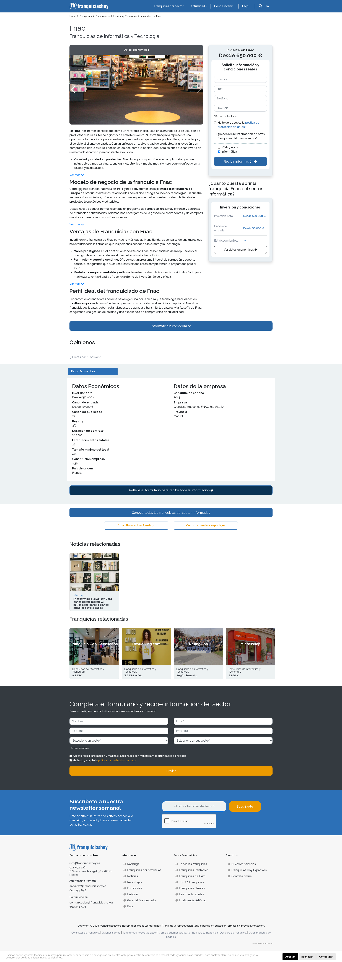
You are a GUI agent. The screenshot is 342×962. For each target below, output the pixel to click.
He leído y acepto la (238, 125)
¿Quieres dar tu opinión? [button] (85, 357)
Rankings (133, 864)
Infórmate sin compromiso (171, 326)
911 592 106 (77, 867)
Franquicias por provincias (144, 870)
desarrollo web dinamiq (262, 943)
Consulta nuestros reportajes (205, 525)
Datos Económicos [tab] (83, 371)
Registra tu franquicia (205, 932)
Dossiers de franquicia (233, 932)
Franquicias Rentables (193, 870)
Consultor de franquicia (85, 932)
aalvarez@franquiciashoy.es (87, 886)
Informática (229, 151)
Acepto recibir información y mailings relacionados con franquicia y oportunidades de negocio (129, 755)
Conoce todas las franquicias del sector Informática (171, 512)
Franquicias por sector (168, 6)
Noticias (132, 876)
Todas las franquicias (193, 864)
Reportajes (134, 882)
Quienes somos (111, 932)
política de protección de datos (117, 760)
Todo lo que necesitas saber (139, 932)
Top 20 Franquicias (191, 882)
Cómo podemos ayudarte (174, 932)
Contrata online (241, 876)
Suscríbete (245, 806)
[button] (198, 89)
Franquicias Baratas (192, 888)
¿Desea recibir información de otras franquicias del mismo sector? (241, 136)
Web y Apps (230, 147)
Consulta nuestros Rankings (136, 525)
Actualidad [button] (198, 6)
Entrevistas (134, 888)
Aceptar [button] (290, 956)
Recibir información (239, 161)
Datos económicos (136, 49)
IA (267, 6)
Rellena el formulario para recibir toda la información (170, 490)
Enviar (171, 771)
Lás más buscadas (191, 894)
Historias (133, 894)
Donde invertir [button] (223, 6)
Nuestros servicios (243, 864)
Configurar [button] (326, 956)
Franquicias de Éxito (192, 876)
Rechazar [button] (307, 956)
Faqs (245, 6)
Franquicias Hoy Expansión (249, 870)
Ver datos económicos (239, 249)
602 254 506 (77, 906)
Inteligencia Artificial (192, 900)
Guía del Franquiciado (141, 900)
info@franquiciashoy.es (84, 863)
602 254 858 (77, 890)
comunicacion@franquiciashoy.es (91, 902)
